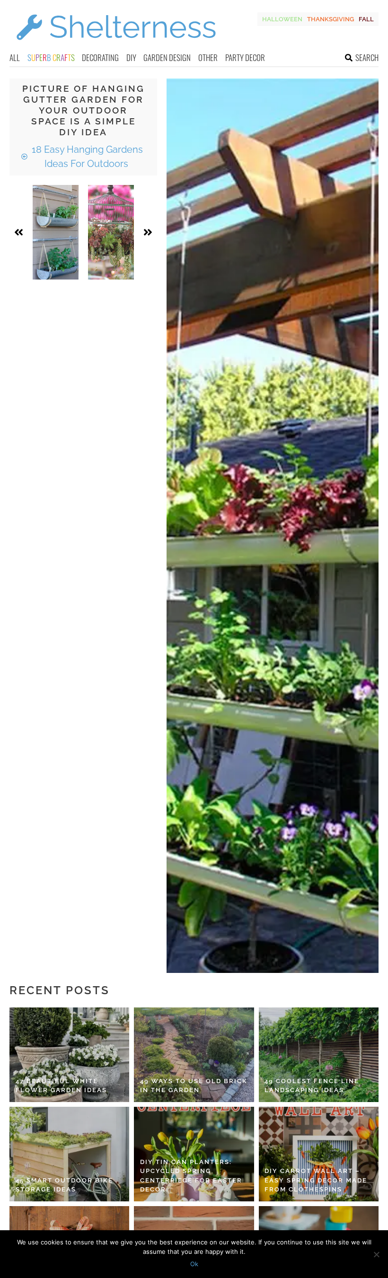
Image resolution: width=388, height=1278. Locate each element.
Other (208, 57)
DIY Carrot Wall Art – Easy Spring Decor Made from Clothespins (316, 1180)
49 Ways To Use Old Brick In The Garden (193, 1085)
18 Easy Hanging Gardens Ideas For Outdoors (86, 156)
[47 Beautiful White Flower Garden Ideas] (69, 1054)
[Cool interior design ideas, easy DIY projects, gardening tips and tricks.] (115, 45)
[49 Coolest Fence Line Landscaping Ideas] (319, 1054)
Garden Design (167, 57)
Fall (366, 19)
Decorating (100, 57)
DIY (131, 57)
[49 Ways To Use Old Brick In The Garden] (194, 1054)
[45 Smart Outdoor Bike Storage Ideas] (69, 1154)
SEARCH (367, 57)
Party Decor (245, 57)
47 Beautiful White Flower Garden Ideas (61, 1085)
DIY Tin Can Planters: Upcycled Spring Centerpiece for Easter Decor (191, 1175)
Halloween (282, 19)
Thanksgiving (330, 19)
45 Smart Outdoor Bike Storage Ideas (64, 1185)
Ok (194, 1264)
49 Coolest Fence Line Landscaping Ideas (312, 1085)
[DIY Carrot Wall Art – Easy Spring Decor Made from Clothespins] (319, 1154)
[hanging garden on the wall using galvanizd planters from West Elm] (55, 232)
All (14, 57)
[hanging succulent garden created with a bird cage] (111, 232)
